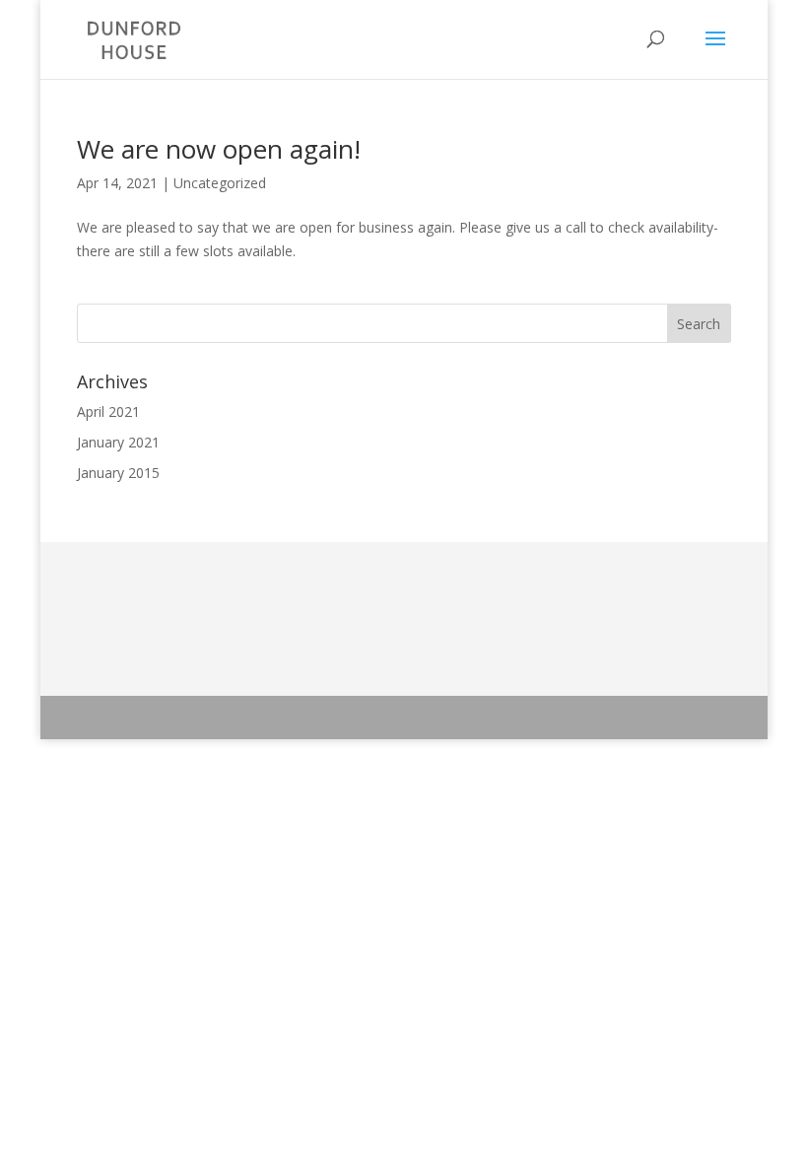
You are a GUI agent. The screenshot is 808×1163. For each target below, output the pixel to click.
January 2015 (118, 472)
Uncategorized (219, 182)
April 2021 (108, 411)
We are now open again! (219, 149)
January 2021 (118, 442)
